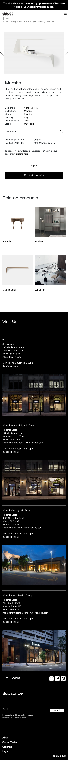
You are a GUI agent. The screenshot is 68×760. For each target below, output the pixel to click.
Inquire (34, 165)
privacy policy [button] (20, 717)
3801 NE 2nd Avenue (13, 518)
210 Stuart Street (11, 603)
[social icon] (51, 679)
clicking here (22, 154)
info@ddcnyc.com (11, 357)
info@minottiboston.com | (16, 612)
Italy (26, 117)
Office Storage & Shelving (33, 21)
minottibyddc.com (34, 442)
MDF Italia (29, 123)
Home (5, 21)
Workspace (15, 21)
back (7, 18)
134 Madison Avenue (13, 347)
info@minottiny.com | (13, 442)
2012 (26, 120)
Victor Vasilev (31, 107)
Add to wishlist (36, 175)
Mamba (28, 111)
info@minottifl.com (12, 527)
